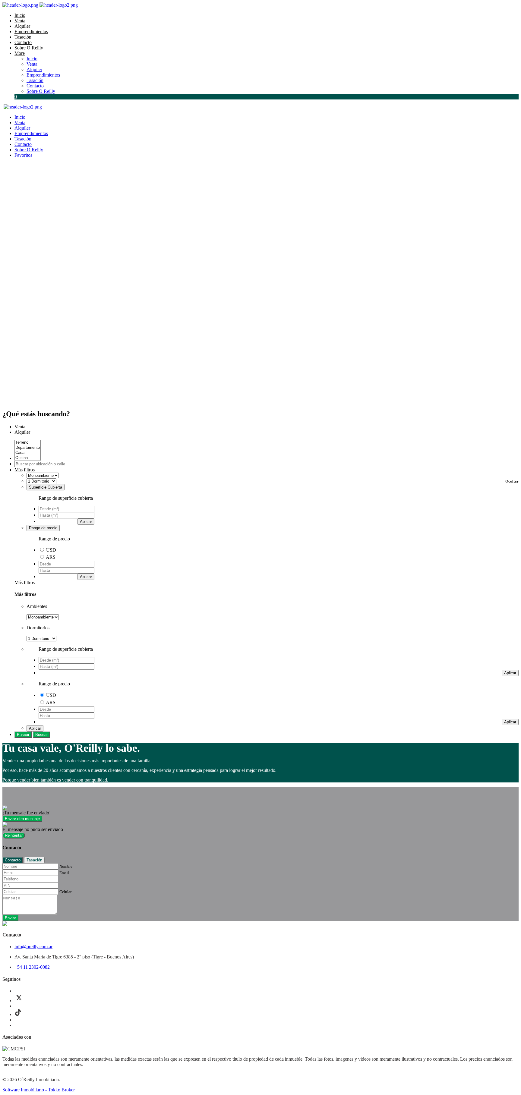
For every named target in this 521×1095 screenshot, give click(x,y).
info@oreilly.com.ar (33, 946)
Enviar (10, 918)
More (19, 53)
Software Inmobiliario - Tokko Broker (38, 1089)
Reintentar (14, 835)
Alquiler (22, 26)
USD (51, 549)
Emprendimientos (31, 31)
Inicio (19, 15)
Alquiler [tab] (22, 432)
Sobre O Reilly (28, 47)
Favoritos (23, 155)
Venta (19, 20)
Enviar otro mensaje (22, 819)
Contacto (23, 42)
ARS (50, 557)
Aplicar (86, 521)
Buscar (23, 734)
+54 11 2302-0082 (32, 967)
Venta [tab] (19, 426)
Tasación (22, 36)
